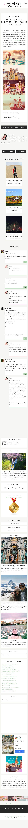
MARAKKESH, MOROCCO (9, 678)
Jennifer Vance (8, 359)
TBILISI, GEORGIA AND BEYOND (11, 687)
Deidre (6, 251)
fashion (11, 16)
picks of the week (14, 530)
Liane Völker (8, 308)
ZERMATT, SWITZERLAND (9, 691)
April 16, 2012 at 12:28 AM (10, 310)
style (17, 16)
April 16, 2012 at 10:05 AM (14, 345)
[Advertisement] (14, 718)
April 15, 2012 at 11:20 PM (14, 268)
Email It (16, 127)
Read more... (14, 479)
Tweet (4, 127)
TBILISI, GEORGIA (6, 685)
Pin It (12, 127)
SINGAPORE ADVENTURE (9, 682)
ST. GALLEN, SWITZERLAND (9, 683)
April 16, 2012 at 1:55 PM (10, 361)
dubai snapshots (14, 527)
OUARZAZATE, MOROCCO (9, 680)
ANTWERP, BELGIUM (7, 666)
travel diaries (14, 523)
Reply (25, 261)
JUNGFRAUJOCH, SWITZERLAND (11, 671)
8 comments (22, 127)
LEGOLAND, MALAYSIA (8, 673)
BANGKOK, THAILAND (8, 667)
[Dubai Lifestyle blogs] (14, 514)
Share (8, 127)
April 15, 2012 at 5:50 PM (10, 280)
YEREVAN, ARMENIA (7, 689)
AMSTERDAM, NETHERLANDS (10, 664)
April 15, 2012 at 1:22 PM (10, 253)
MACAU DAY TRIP (6, 675)
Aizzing (11, 266)
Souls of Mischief (15, 40)
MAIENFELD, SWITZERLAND (9, 676)
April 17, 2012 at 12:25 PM (14, 380)
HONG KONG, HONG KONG (9, 669)
